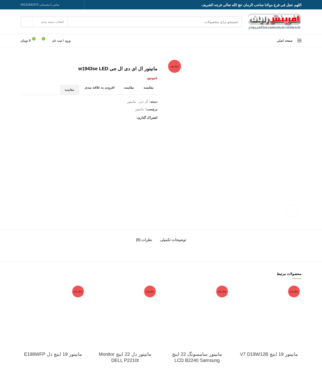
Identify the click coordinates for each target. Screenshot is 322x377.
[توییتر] (125, 118)
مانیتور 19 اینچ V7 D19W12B (269, 354)
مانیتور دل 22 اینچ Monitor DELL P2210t (125, 357)
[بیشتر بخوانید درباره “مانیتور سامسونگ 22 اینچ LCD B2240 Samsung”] (168, 302)
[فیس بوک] (131, 118)
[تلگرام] (67, 5)
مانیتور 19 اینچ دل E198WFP (53, 354)
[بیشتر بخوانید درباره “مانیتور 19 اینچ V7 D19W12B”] (240, 302)
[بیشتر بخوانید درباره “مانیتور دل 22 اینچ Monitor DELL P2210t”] (96, 302)
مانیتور (131, 101)
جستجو (27, 21)
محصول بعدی (23, 58)
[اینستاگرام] (79, 5)
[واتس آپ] (73, 5)
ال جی (143, 101)
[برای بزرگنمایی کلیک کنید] (292, 211)
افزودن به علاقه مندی (100, 87)
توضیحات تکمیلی (173, 240)
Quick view (240, 312)
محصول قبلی (32, 58)
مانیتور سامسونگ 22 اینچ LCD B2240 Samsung (197, 357)
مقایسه (149, 87)
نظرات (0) (144, 240)
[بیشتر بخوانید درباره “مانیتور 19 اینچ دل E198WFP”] (24, 302)
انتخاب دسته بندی (52, 22)
